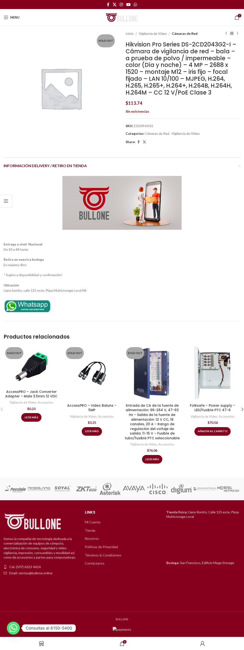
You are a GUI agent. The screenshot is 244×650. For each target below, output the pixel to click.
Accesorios (45, 402)
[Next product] (237, 33)
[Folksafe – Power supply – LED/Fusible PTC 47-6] (213, 373)
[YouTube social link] (128, 4)
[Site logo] (122, 17)
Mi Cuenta (92, 522)
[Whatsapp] (13, 628)
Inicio (130, 33)
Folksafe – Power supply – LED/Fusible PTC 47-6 (212, 408)
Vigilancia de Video (153, 33)
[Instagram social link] (121, 4)
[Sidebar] (6, 201)
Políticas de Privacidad (101, 547)
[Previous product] (226, 33)
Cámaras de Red (185, 33)
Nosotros (92, 538)
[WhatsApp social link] (135, 4)
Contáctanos (94, 563)
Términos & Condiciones (103, 555)
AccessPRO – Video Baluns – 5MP (92, 408)
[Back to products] (232, 33)
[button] (9, 489)
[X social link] (114, 4)
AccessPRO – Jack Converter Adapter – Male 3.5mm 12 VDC (31, 394)
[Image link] (27, 306)
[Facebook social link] (108, 4)
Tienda (90, 530)
